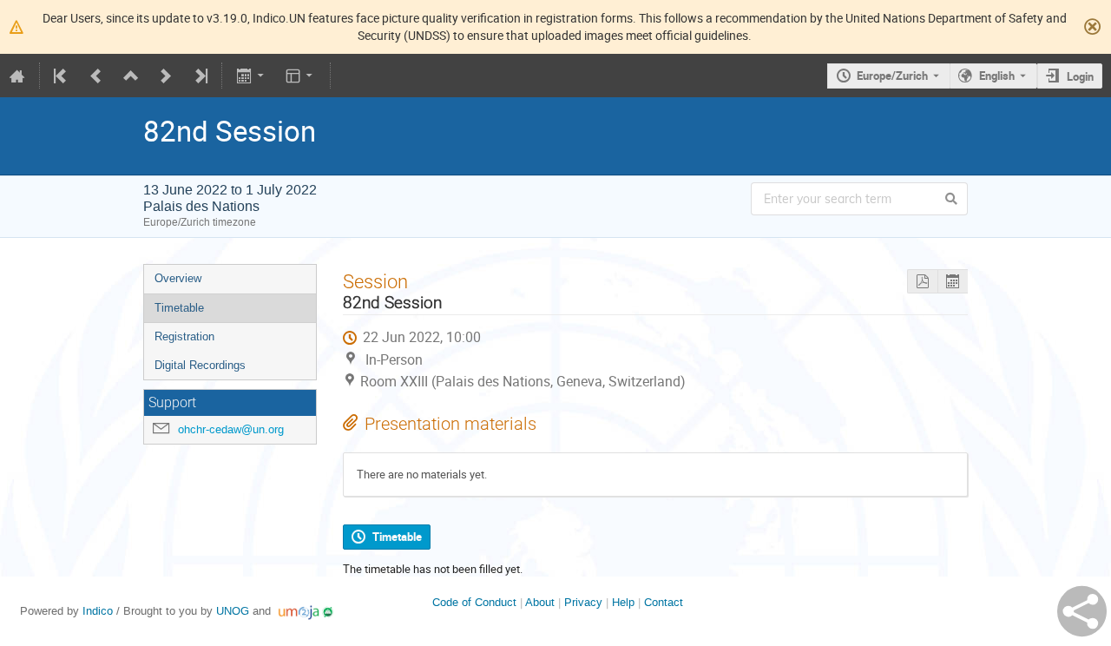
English (997, 75)
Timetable (179, 307)
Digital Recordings (200, 365)
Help (623, 602)
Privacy (583, 602)
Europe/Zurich (892, 75)
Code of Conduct (474, 602)
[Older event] (96, 75)
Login (1080, 76)
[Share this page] (1082, 611)
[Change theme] (300, 75)
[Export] (251, 75)
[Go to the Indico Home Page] (17, 75)
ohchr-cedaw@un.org (231, 429)
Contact (663, 602)
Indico (97, 610)
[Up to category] (131, 75)
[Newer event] (165, 75)
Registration (184, 336)
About (540, 602)
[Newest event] (199, 75)
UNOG (232, 610)
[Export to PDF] (922, 281)
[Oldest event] (61, 75)
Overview (177, 278)
